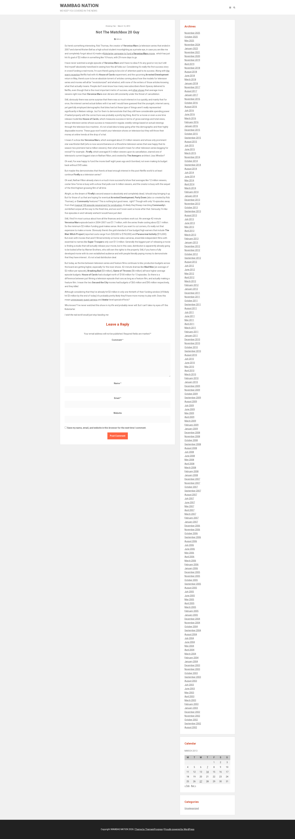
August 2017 (191, 91)
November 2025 (192, 33)
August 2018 (191, 72)
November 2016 (192, 99)
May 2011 (189, 320)
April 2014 (189, 184)
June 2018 (190, 75)
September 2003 (193, 677)
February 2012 (192, 285)
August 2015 (191, 141)
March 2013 (190, 235)
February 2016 (192, 122)
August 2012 (191, 262)
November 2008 (192, 436)
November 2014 (192, 157)
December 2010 (192, 339)
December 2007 (192, 479)
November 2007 (192, 483)
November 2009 (192, 390)
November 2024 (192, 44)
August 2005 (191, 588)
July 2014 (189, 172)
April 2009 (189, 417)
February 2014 (192, 192)
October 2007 (191, 487)
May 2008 (189, 459)
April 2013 (189, 231)
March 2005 (190, 607)
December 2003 (192, 665)
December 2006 (192, 525)
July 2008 (189, 452)
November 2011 (192, 297)
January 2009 (191, 429)
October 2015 (191, 134)
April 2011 (189, 324)
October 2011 (191, 300)
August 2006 (191, 541)
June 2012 (190, 269)
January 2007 (191, 522)
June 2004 (190, 642)
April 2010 (189, 370)
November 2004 (192, 622)
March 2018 (190, 79)
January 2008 (191, 475)
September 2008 (193, 444)
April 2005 (189, 603)
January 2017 (191, 95)
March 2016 (190, 118)
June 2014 (190, 176)
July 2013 (189, 219)
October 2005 (191, 580)
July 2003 (189, 685)
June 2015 (190, 149)
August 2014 (191, 168)
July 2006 (189, 545)
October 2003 (191, 673)
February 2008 (192, 471)
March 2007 (190, 514)
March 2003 (190, 700)
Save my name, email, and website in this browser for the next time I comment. (106, 428)
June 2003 (190, 688)
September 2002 (193, 723)
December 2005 (192, 572)
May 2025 (189, 40)
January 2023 (191, 48)
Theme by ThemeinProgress (149, 829)
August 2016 (191, 106)
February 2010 (192, 378)
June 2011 (190, 316)
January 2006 (191, 568)
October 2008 (191, 440)
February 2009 (192, 425)
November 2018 (192, 68)
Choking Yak (111, 26)
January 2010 (191, 382)
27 (201, 781)
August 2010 (191, 355)
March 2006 (190, 560)
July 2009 (189, 405)
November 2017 (192, 87)
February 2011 (192, 332)
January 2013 (191, 242)
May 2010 (189, 366)
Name (117, 383)
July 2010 (189, 359)
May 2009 (189, 413)
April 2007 (189, 510)
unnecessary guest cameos (84, 299)
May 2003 (189, 692)
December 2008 (192, 432)
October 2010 (191, 347)
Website (118, 413)
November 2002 (192, 716)
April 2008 (189, 463)
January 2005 (191, 615)
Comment (117, 340)
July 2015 (189, 145)
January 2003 (191, 708)
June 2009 (190, 409)
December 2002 (192, 712)
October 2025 (191, 37)
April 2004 (189, 650)
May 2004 (189, 646)
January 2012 (191, 289)
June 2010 (190, 362)
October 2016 (191, 103)
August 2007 (191, 494)
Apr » (193, 786)
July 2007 (189, 498)
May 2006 (189, 553)
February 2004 (192, 657)
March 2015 (190, 153)
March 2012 (190, 281)
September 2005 (193, 584)
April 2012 (189, 277)
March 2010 (190, 374)
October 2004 (191, 626)
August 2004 (191, 634)
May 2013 (189, 227)
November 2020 (192, 56)
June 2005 (190, 595)
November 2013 (192, 203)
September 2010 (193, 351)
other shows (138, 90)
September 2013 (193, 211)
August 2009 (191, 401)
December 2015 (192, 130)
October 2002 (191, 719)
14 (207, 772)
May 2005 (189, 599)
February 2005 (192, 611)
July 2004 (189, 638)
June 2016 (190, 114)
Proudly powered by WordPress (179, 829)
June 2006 (190, 549)
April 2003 (189, 696)
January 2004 (191, 661)
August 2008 (191, 448)
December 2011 (192, 293)
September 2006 (193, 537)
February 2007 (192, 518)
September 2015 (193, 138)
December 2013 (192, 200)
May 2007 (189, 506)
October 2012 (191, 254)
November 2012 (192, 250)
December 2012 (192, 246)
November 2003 (192, 669)
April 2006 (189, 556)
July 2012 (189, 265)
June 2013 (190, 223)
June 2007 (190, 502)
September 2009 (193, 397)
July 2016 (189, 110)
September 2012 (193, 258)
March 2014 (190, 188)
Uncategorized (192, 808)
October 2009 (191, 394)
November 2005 (192, 576)
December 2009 (192, 386)
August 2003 (191, 681)
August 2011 (191, 308)
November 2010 (192, 343)
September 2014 (193, 165)
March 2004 (190, 654)
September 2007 (193, 491)
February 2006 (192, 564)
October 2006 (191, 533)
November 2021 (192, 52)
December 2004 (192, 619)
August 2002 (191, 727)
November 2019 (192, 60)
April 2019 (189, 64)
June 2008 (190, 456)
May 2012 (189, 273)
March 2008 (190, 467)
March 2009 (190, 421)
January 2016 (191, 126)
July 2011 (189, 312)
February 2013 (192, 238)
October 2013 (191, 207)
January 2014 (191, 196)
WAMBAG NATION (79, 7)
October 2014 (191, 161)
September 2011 (193, 304)
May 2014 (189, 180)
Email (117, 398)
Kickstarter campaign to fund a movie (129, 53)
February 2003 (192, 704)
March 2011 (190, 328)
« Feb (187, 786)
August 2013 (191, 215)
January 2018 (191, 83)
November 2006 (192, 529)
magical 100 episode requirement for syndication (98, 205)
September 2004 (193, 630)
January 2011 (191, 335)
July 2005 (189, 591)
